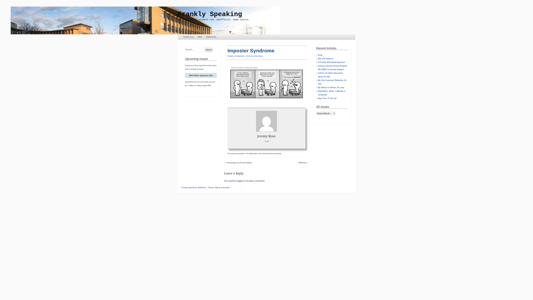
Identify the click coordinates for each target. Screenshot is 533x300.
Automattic (225, 188)
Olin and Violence (325, 58)
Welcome (303, 163)
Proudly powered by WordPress (194, 188)
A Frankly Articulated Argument (331, 62)
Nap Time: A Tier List (327, 98)
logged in (241, 181)
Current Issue (188, 37)
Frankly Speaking (210, 14)
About (200, 37)
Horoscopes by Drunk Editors (238, 163)
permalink (277, 154)
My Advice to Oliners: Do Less (331, 87)
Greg (320, 54)
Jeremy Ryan (258, 56)
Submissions (211, 37)
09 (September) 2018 (254, 154)
